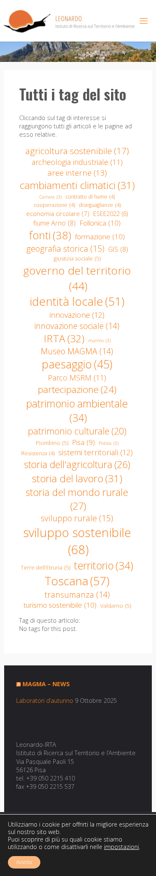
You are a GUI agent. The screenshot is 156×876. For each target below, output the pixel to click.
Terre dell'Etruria (45, 567)
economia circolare (57, 213)
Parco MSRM (77, 378)
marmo (99, 341)
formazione (100, 236)
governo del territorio (77, 278)
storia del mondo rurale (77, 499)
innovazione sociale (77, 325)
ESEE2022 (110, 214)
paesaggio (77, 364)
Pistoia (109, 443)
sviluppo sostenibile (77, 541)
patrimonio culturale (77, 431)
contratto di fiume (90, 196)
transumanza (77, 594)
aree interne (77, 172)
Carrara (51, 197)
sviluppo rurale (77, 518)
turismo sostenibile (60, 605)
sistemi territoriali (95, 452)
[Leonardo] (69, 21)
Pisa (83, 442)
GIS (118, 249)
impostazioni (121, 847)
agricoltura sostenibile (77, 151)
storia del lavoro (77, 478)
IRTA (64, 338)
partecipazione (77, 389)
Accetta (24, 862)
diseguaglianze (100, 205)
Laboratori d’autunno (44, 700)
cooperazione (54, 205)
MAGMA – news (46, 684)
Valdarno (115, 605)
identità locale (77, 301)
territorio (103, 565)
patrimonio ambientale (77, 410)
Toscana (77, 581)
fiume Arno (54, 223)
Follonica (100, 223)
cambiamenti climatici (77, 185)
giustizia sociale (77, 258)
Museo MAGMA (77, 351)
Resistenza (37, 453)
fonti (50, 235)
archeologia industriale (77, 162)
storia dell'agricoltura (77, 464)
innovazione (77, 314)
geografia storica (65, 248)
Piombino (52, 443)
